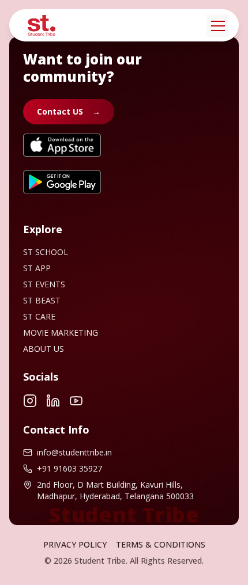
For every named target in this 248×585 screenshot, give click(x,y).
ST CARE (39, 316)
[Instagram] (30, 401)
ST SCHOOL (45, 251)
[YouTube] (76, 401)
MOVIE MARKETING (60, 332)
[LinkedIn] (53, 401)
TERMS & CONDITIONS (160, 544)
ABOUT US (43, 348)
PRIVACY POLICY (75, 544)
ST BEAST (42, 300)
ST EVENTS (44, 284)
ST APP (37, 268)
